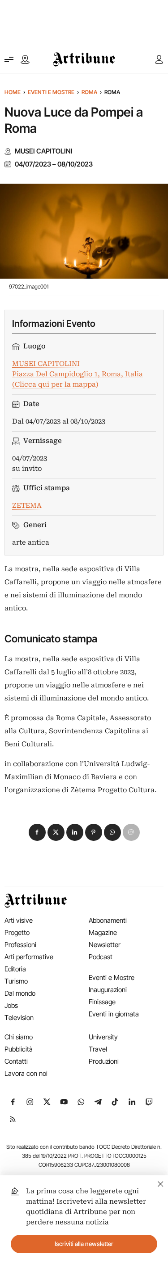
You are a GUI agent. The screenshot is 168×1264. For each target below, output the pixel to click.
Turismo (16, 981)
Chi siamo (18, 1037)
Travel (98, 1049)
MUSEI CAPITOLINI (44, 151)
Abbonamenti (108, 920)
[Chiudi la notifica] (160, 1182)
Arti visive (18, 920)
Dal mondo (19, 993)
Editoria (15, 969)
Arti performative (28, 957)
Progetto (17, 932)
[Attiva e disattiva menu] (8, 59)
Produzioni (104, 1061)
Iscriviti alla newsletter (84, 1243)
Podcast (100, 957)
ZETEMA (27, 505)
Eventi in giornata (114, 1014)
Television (19, 1017)
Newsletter (105, 944)
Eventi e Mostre (51, 92)
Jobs (11, 1005)
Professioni (20, 944)
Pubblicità (18, 1049)
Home (12, 92)
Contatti (16, 1061)
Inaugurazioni (108, 989)
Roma (89, 92)
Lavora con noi (25, 1073)
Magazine (103, 932)
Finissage (102, 1002)
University (103, 1037)
